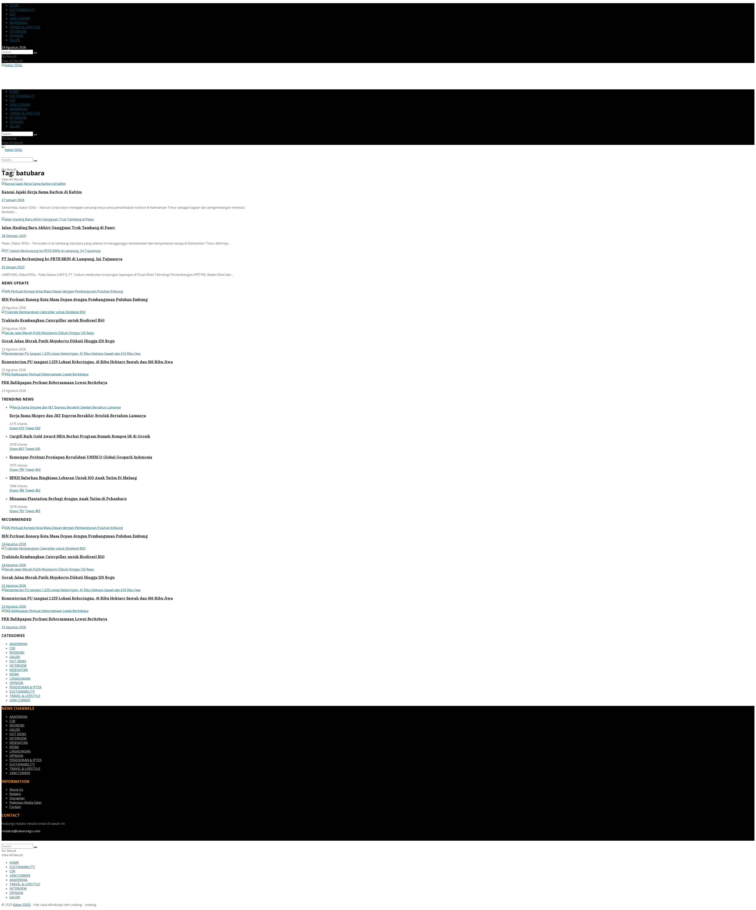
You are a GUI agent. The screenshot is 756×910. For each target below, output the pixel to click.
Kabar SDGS (22, 905)
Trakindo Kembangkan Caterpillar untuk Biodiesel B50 (53, 320)
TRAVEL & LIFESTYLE (24, 27)
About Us (16, 789)
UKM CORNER (19, 18)
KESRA (14, 674)
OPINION (16, 35)
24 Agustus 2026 (14, 544)
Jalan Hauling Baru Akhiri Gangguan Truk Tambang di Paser (58, 227)
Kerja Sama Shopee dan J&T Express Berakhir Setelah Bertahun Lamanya (77, 415)
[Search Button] (35, 53)
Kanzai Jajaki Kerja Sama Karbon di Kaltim (42, 192)
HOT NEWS (17, 661)
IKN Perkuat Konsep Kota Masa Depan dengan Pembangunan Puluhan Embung (75, 299)
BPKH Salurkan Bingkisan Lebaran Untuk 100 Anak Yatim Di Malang (73, 477)
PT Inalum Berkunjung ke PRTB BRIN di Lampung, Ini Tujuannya (62, 258)
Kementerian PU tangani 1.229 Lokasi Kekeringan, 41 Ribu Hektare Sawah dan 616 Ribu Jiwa (87, 361)
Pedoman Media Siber (25, 802)
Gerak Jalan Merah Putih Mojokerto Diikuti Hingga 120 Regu (58, 341)
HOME (14, 5)
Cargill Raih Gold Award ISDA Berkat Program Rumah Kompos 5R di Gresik (79, 436)
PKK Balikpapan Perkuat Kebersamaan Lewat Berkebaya (54, 382)
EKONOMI (16, 652)
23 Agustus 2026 (14, 585)
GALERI (14, 40)
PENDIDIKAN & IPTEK (25, 687)
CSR (12, 14)
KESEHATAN (18, 670)
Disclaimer (17, 798)
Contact (15, 807)
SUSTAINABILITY (22, 9)
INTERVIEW (18, 31)
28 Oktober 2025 (14, 236)
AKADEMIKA (18, 22)
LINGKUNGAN (20, 678)
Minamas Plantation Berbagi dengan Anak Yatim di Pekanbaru (68, 498)
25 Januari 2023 (13, 267)
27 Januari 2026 (13, 200)
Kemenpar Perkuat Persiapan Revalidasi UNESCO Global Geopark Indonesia (80, 457)
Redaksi (15, 794)
